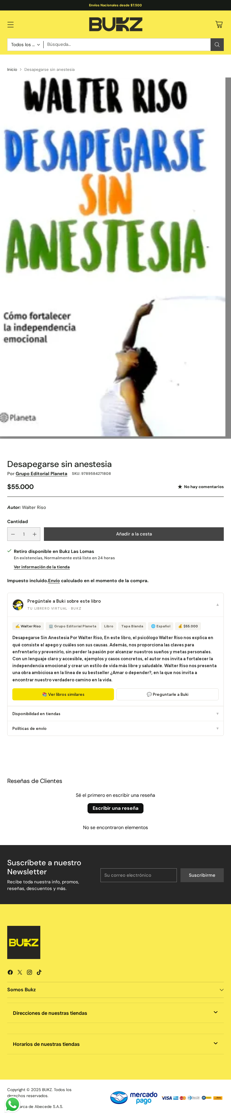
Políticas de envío (115, 728)
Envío (54, 581)
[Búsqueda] (217, 44)
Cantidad (17, 522)
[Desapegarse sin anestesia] (115, 258)
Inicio (12, 69)
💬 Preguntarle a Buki (167, 694)
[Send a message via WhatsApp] (12, 1104)
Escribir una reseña (115, 808)
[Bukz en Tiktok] (39, 973)
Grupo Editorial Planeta (41, 474)
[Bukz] (115, 24)
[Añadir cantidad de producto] (34, 534)
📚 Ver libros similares (63, 694)
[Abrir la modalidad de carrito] (219, 24)
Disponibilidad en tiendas (115, 713)
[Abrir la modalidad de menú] (10, 24)
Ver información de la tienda (42, 567)
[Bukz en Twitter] (19, 973)
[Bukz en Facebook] (10, 973)
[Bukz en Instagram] (29, 973)
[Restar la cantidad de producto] (13, 534)
